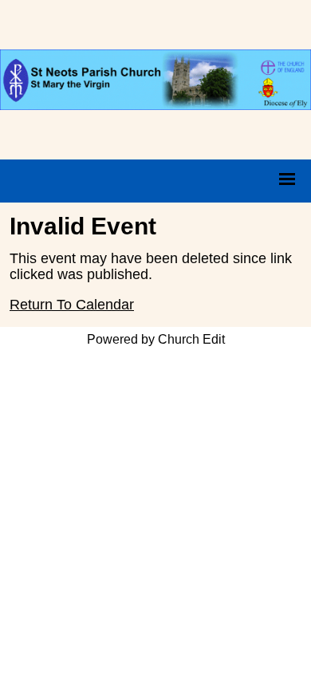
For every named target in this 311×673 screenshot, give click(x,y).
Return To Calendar (72, 305)
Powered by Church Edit (156, 339)
